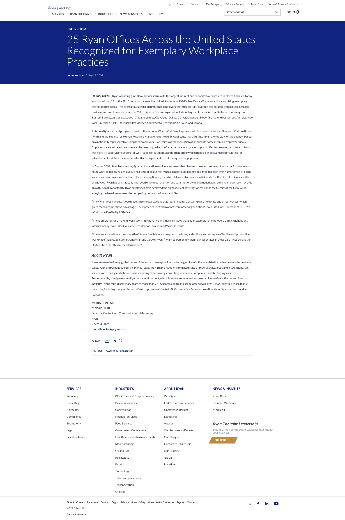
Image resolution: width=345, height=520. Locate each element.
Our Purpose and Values (178, 430)
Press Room (77, 29)
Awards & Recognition (119, 350)
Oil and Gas (122, 450)
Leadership (171, 416)
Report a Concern (186, 502)
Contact (195, 4)
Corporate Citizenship (177, 443)
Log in (290, 12)
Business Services (126, 403)
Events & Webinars (224, 403)
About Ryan (157, 13)
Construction (123, 409)
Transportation (124, 484)
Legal (69, 430)
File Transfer (212, 4)
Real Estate (122, 457)
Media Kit (219, 409)
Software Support (235, 4)
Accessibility (138, 502)
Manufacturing (124, 443)
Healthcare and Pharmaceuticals (135, 437)
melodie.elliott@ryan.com (109, 329)
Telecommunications (128, 478)
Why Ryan (170, 396)
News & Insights (131, 13)
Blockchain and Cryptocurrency (134, 396)
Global (168, 457)
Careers (180, 4)
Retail (118, 464)
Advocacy (72, 409)
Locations (170, 464)
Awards (169, 423)
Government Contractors (130, 430)
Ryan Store (257, 4)
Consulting (73, 403)
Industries (105, 13)
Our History (171, 450)
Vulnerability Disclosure (161, 502)
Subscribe (221, 440)
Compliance (73, 416)
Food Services (123, 423)
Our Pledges (171, 437)
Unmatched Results (176, 409)
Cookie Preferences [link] (76, 514)
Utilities (120, 491)
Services (58, 13)
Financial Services (126, 416)
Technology (73, 423)
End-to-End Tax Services (179, 403)
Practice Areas (75, 437)
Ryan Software (81, 13)
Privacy (124, 502)
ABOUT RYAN (174, 389)
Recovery (72, 396)
